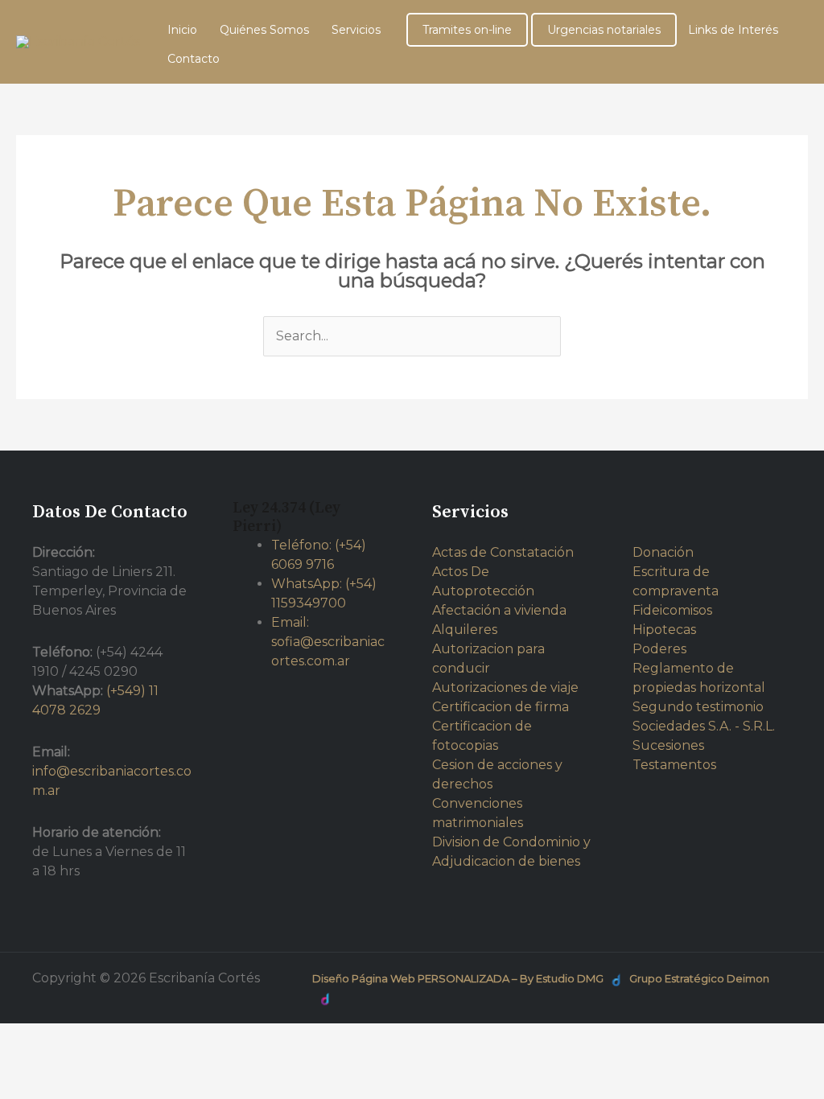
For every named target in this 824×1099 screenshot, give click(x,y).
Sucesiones (668, 745)
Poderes (659, 649)
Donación (663, 552)
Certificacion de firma (500, 706)
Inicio (182, 30)
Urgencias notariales (604, 30)
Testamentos (674, 764)
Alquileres (464, 629)
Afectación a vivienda (499, 610)
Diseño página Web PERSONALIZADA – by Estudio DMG (458, 978)
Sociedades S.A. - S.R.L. (703, 726)
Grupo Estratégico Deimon (699, 978)
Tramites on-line (467, 30)
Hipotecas (664, 629)
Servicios (356, 30)
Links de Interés (733, 30)
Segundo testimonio (698, 706)
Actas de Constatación (503, 552)
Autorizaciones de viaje (505, 687)
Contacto (193, 58)
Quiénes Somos (264, 30)
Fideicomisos (672, 610)
